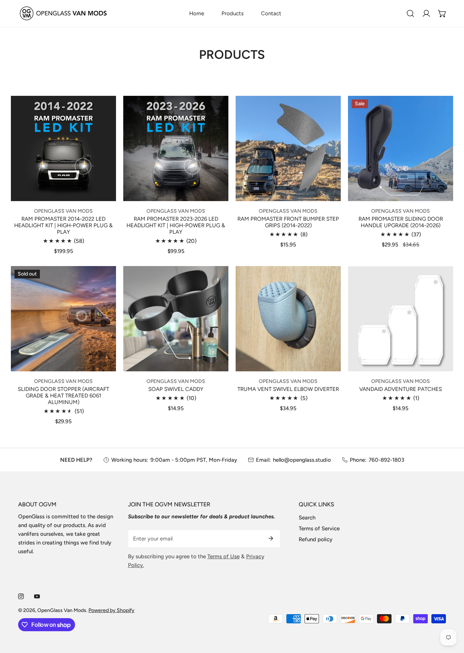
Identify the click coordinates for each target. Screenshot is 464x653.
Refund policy (315, 539)
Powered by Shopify (111, 610)
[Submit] (270, 538)
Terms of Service (319, 528)
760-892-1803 (386, 460)
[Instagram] (21, 596)
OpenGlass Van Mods (61, 610)
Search (307, 517)
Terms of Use (223, 556)
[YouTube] (37, 596)
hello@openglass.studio (302, 460)
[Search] (410, 13)
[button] (442, 13)
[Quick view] (102, 192)
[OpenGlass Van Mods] (63, 13)
